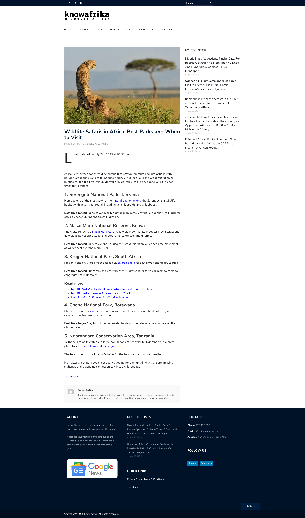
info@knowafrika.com (206, 431)
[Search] (210, 3)
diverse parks (126, 263)
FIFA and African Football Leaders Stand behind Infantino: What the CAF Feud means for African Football (211, 143)
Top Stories (133, 487)
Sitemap (193, 463)
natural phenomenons (127, 201)
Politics (100, 29)
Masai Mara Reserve (105, 232)
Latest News (83, 29)
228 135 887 (203, 425)
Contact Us (206, 463)
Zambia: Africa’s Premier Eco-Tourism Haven (99, 297)
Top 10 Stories (72, 376)
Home (67, 29)
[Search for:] (195, 3)
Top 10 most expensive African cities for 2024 (100, 293)
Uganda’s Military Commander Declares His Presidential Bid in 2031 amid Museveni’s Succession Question (210, 85)
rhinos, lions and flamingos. (98, 346)
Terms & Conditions (154, 479)
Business (114, 29)
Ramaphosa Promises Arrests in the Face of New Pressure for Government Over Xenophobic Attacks (211, 103)
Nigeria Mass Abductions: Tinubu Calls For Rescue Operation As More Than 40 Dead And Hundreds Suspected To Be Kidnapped (152, 429)
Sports (129, 29)
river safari (97, 311)
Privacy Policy (134, 479)
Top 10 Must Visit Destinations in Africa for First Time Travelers (111, 289)
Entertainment (146, 29)
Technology (165, 29)
